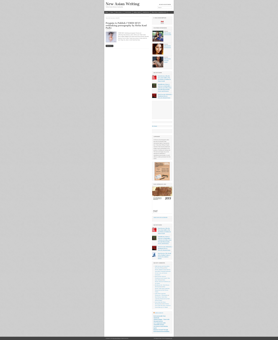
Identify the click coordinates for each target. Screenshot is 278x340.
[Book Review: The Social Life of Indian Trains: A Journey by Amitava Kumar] (154, 255)
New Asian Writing (122, 4)
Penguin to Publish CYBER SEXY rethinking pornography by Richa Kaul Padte (126, 25)
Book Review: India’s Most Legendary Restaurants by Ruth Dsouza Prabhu (162, 298)
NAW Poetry (128, 12)
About (111, 12)
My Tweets (154, 126)
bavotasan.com (169, 338)
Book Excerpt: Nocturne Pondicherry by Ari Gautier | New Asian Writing (162, 278)
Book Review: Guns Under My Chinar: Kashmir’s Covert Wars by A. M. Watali (163, 305)
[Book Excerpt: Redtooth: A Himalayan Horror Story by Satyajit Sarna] (154, 96)
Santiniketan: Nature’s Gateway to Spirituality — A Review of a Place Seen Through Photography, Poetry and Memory (164, 88)
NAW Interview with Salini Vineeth (167, 60)
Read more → (109, 45)
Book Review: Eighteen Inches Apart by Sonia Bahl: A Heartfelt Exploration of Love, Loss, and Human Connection (163, 271)
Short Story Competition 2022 (159, 12)
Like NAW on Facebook (160, 217)
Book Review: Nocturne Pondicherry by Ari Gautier (162, 281)
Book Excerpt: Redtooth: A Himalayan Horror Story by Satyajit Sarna (165, 96)
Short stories (118, 12)
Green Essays (159, 312)
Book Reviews (146, 12)
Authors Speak (137, 12)
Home (106, 12)
